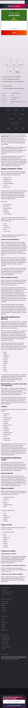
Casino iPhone (5, 645)
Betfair (3, 609)
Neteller (3, 626)
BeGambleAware (9, 658)
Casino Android (5, 643)
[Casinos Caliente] (12, 2)
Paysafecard (4, 622)
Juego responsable (6, 647)
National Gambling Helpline (6, 657)
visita (14, 32)
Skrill (3, 620)
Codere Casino (5, 603)
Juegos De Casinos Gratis (7, 592)
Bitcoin (3, 624)
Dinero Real (4, 590)
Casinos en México (6, 637)
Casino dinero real (6, 639)
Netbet (3, 605)
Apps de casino (5, 641)
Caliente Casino (5, 601)
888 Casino (4, 611)
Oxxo (3, 628)
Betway (3, 607)
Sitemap (3, 648)
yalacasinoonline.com (6, 594)
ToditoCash (4, 630)
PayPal (3, 618)
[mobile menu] (26, 2)
